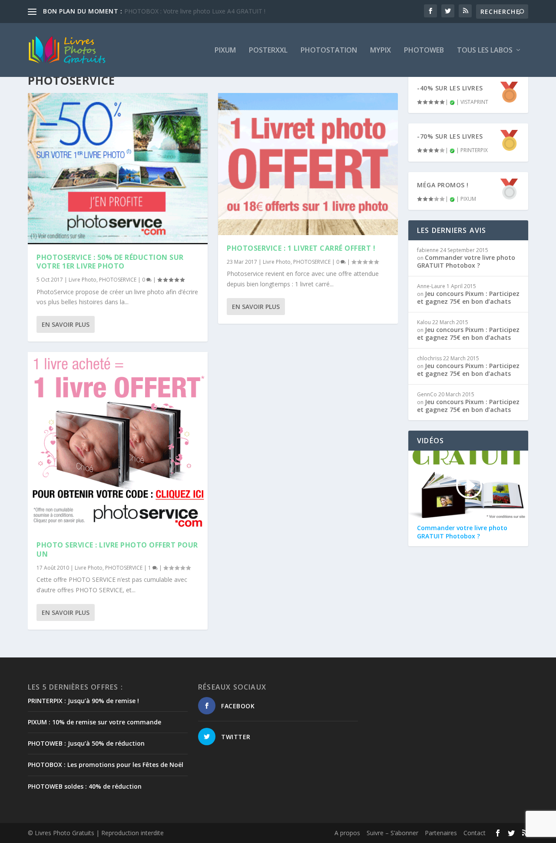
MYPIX (380, 50)
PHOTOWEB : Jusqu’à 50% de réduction (86, 743)
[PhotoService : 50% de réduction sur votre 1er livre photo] (118, 168)
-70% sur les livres (450, 136)
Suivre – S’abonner (392, 833)
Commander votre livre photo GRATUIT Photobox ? (466, 261)
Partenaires (441, 833)
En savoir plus (65, 324)
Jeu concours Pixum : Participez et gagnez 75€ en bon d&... (206, 11)
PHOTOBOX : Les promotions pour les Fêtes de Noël (105, 764)
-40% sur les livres (450, 88)
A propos (347, 833)
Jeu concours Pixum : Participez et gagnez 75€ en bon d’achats (468, 297)
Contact (474, 833)
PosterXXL (268, 50)
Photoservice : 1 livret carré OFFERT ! (301, 248)
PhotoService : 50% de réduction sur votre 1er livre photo (110, 261)
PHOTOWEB (424, 50)
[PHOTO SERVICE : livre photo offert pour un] (118, 442)
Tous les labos (485, 50)
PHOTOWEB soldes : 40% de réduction (85, 786)
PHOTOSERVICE (117, 279)
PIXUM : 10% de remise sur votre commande (94, 722)
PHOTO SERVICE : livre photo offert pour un (117, 549)
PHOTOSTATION (329, 50)
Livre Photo (82, 279)
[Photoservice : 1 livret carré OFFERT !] (308, 164)
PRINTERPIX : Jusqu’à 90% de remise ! (83, 701)
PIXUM (225, 50)
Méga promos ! (443, 185)
